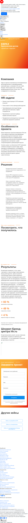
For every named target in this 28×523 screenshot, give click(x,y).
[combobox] (3, 520)
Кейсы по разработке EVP (12, 420)
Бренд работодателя (14, 38)
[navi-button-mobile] (1, 36)
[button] (1, 31)
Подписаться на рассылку (11, 394)
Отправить (14, 397)
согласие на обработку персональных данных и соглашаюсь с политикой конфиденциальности (15, 402)
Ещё (26, 38)
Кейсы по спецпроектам (12, 424)
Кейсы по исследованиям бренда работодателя (12, 429)
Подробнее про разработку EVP (11, 444)
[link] (2, 28)
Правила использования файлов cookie (10, 11)
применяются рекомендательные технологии (12, 510)
